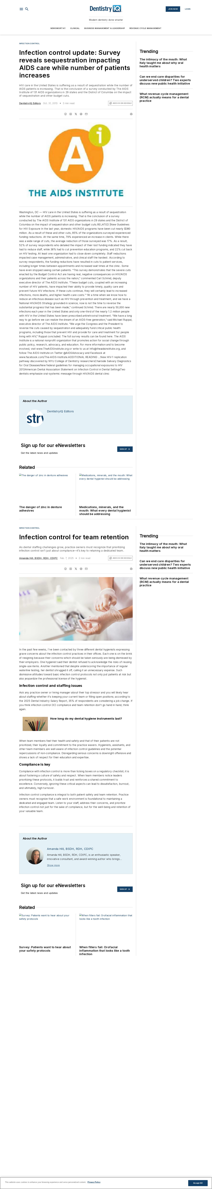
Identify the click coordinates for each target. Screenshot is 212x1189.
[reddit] (81, 114)
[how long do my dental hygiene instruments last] (35, 724)
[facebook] (65, 114)
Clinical (75, 28)
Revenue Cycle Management (146, 28)
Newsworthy (58, 28)
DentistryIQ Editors (30, 103)
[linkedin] (70, 114)
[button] (21, 9)
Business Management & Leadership (104, 28)
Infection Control (29, 43)
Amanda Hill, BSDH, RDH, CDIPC (38, 558)
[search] (27, 9)
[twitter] (75, 114)
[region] (106, 1183)
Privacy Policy (94, 1182)
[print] (131, 114)
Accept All (197, 1183)
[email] (86, 114)
